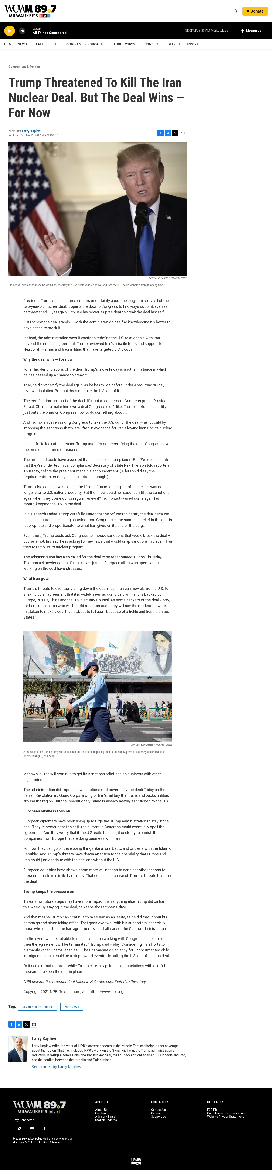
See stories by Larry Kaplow (56, 1066)
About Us (101, 1109)
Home (9, 44)
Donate (257, 11)
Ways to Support (183, 44)
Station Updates (106, 1120)
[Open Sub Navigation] (30, 44)
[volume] (22, 31)
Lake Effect (46, 44)
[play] (9, 31)
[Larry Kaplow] (18, 1049)
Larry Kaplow (31, 131)
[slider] (29, 31)
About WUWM (125, 44)
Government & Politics (24, 66)
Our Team (102, 1113)
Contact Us (158, 1109)
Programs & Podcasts (85, 44)
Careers (156, 1113)
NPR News (72, 1006)
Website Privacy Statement (225, 1116)
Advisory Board (105, 1116)
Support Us (158, 1116)
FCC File (212, 1109)
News (22, 44)
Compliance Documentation (226, 1113)
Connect (152, 44)
